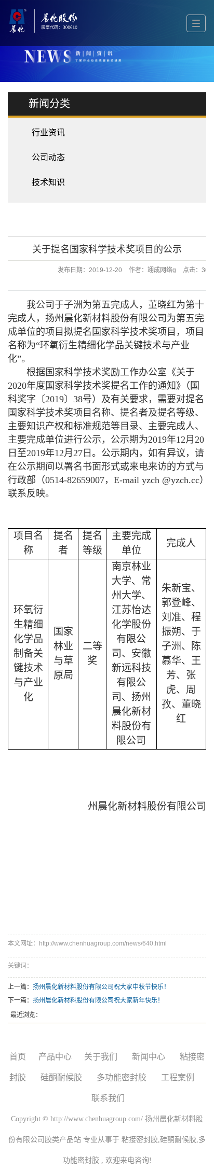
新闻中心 (148, 1056)
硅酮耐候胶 (61, 1077)
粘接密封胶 (140, 1140)
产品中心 (55, 1056)
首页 (17, 1056)
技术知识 (48, 182)
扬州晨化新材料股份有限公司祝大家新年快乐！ (98, 1000)
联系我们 (108, 1098)
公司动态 (48, 157)
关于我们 (100, 1056)
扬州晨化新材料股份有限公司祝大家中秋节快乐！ (101, 987)
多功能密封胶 (121, 1077)
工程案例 (177, 1077)
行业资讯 (48, 132)
